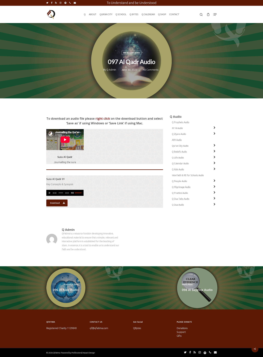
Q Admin (111, 69)
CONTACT (174, 14)
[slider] (78, 192)
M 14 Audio (177, 128)
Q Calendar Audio (180, 163)
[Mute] (72, 192)
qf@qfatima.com (99, 328)
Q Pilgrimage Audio (181, 187)
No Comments (150, 69)
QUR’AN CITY (106, 14)
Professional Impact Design (83, 353)
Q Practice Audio (180, 193)
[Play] (49, 192)
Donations (182, 328)
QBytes (137, 328)
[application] (65, 193)
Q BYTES (134, 14)
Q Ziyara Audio (179, 134)
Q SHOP (162, 14)
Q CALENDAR (148, 14)
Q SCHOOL (121, 14)
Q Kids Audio (178, 169)
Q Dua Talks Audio (180, 199)
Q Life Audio (178, 157)
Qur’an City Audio (180, 146)
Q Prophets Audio (180, 122)
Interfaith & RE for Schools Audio (188, 175)
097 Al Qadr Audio (131, 53)
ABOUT (92, 14)
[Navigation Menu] (215, 14)
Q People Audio (179, 181)
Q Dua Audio (178, 205)
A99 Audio (177, 140)
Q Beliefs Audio (179, 151)
